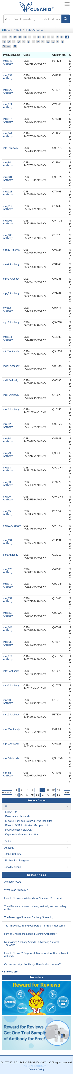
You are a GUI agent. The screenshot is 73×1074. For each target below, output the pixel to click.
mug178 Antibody (8, 571)
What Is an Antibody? (16, 889)
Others (7, 46)
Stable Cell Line (13, 854)
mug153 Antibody (8, 614)
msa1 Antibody (11, 685)
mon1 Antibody (11, 409)
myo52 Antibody (8, 309)
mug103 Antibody (8, 135)
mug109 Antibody (8, 222)
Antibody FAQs (12, 881)
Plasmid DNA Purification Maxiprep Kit (26, 825)
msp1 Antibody (11, 714)
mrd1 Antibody (11, 394)
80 (53, 795)
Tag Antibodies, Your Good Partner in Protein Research (34, 925)
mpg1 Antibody (11, 293)
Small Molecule (12, 866)
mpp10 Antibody (8, 701)
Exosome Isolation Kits (18, 816)
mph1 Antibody (11, 278)
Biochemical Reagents (16, 860)
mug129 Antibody (8, 91)
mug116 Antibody (8, 207)
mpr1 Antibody (11, 743)
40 (32, 795)
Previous (7, 792)
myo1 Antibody (11, 322)
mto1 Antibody (11, 670)
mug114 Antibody (8, 338)
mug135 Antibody (8, 643)
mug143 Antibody (8, 62)
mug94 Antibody (8, 440)
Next (67, 792)
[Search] (65, 19)
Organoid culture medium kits (21, 834)
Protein (8, 841)
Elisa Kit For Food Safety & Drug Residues (28, 820)
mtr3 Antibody (10, 147)
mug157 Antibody (8, 600)
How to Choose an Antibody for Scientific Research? (33, 898)
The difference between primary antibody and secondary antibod (35, 908)
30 (27, 795)
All (15, 46)
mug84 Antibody (8, 164)
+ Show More (9, 971)
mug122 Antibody (8, 106)
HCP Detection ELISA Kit (19, 829)
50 (37, 795)
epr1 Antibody (10, 554)
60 (42, 795)
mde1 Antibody (11, 365)
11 (48, 790)
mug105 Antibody (8, 236)
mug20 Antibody (8, 498)
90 (58, 795)
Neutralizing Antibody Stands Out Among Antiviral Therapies (31, 943)
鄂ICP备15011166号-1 (36, 1065)
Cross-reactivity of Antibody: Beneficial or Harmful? (32, 964)
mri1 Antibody (10, 380)
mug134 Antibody (8, 77)
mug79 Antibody (8, 454)
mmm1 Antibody (8, 774)
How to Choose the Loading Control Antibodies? (30, 933)
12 (53, 790)
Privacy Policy (36, 1069)
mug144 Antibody (8, 629)
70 (48, 795)
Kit (5, 806)
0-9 (4, 37)
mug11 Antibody (12, 525)
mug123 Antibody (8, 193)
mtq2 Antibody (11, 351)
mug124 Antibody (8, 658)
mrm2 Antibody (11, 729)
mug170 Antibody (8, 585)
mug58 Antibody (8, 469)
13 (58, 790)
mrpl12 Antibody (8, 425)
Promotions (36, 977)
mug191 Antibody (8, 542)
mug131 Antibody (8, 178)
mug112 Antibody (8, 120)
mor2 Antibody (11, 758)
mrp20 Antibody (11, 249)
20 (21, 795)
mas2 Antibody (11, 264)
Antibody (18, 30)
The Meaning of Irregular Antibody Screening (28, 917)
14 (16, 795)
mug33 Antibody (8, 483)
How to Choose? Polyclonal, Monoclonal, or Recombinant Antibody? (36, 954)
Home (7, 30)
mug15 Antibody (8, 512)
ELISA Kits (11, 811)
